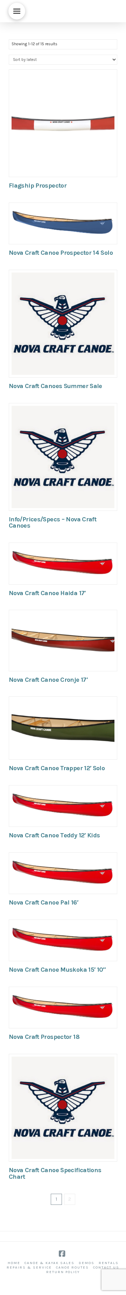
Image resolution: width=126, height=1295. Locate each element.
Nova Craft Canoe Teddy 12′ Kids (54, 835)
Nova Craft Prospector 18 (44, 1037)
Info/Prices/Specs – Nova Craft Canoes (52, 522)
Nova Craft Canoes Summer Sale (55, 386)
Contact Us (106, 1267)
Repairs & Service (29, 1267)
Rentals (109, 1263)
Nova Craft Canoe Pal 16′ (43, 902)
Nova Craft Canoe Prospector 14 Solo (61, 252)
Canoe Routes (72, 1267)
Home (14, 1263)
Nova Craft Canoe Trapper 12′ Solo (57, 768)
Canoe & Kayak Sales (49, 1263)
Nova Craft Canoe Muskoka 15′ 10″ (57, 969)
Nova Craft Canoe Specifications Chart (55, 1173)
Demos (86, 1263)
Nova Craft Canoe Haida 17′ (47, 593)
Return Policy (63, 1272)
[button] (16, 11)
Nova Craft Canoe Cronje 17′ (48, 680)
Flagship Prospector (37, 185)
